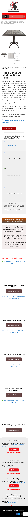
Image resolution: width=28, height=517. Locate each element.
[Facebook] (17, 514)
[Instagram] (22, 514)
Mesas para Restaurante (19, 136)
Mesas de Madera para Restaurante (12, 22)
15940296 (17, 482)
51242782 (21, 444)
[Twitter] (19, 514)
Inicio (2, 21)
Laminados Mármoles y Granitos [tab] (14, 176)
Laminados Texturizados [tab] (14, 193)
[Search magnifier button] (24, 16)
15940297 (23, 482)
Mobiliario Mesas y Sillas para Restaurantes (11, 21)
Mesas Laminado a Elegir (9, 136)
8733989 (14, 502)
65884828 (15, 444)
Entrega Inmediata (11, 137)
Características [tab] (11, 145)
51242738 (4, 446)
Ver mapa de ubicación (14, 452)
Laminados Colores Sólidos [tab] (15, 159)
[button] (6, 16)
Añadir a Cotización (9, 128)
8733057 (9, 502)
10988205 (8, 466)
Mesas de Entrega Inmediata (13, 138)
